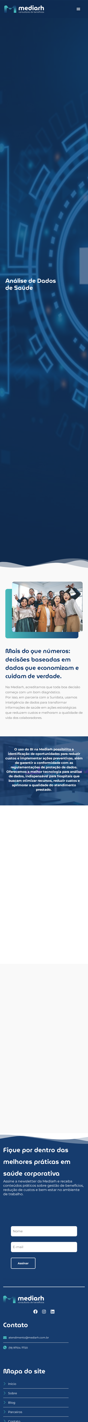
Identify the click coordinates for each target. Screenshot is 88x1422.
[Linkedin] (52, 1311)
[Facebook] (35, 1311)
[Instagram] (44, 1311)
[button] (78, 9)
